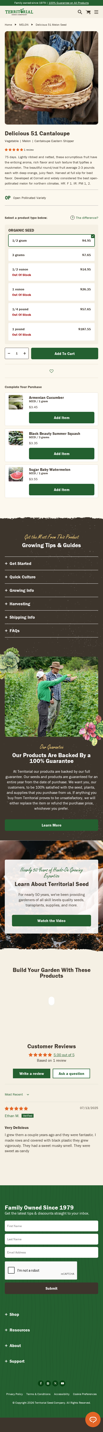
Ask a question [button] (71, 1073)
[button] (14, 149)
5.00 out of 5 (64, 1054)
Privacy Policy (14, 1394)
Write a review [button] (31, 1073)
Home (8, 24)
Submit (51, 1288)
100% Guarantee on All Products (69, 3)
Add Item (61, 417)
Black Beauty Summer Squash (54, 433)
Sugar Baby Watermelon (49, 469)
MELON (24, 24)
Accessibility (61, 1394)
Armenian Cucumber (46, 397)
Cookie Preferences (85, 1394)
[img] (16, 1108)
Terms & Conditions (38, 1394)
